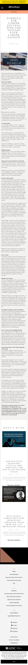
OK (14, 661)
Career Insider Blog (14, 602)
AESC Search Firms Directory (14, 596)
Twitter (15, 625)
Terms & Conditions (14, 640)
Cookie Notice (14, 643)
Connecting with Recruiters (14, 580)
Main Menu (14, 11)
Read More (14, 485)
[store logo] (14, 7)
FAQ (14, 583)
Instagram (15, 631)
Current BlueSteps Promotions (14, 605)
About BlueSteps (14, 574)
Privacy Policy (14, 637)
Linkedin (15, 622)
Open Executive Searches (14, 599)
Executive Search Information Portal (14, 593)
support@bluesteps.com (14, 616)
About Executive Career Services (14, 577)
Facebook (14, 628)
